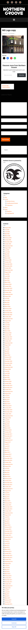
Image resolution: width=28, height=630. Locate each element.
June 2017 (7, 446)
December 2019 (8, 385)
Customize (14, 623)
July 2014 (7, 517)
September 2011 (9, 585)
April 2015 (7, 498)
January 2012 (8, 577)
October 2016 (8, 462)
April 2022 (7, 328)
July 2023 (7, 298)
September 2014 (9, 513)
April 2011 (7, 596)
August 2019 (8, 393)
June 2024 (7, 276)
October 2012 (8, 559)
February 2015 (8, 502)
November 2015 (8, 484)
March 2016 (7, 476)
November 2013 (8, 533)
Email (2, 123)
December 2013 (8, 531)
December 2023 (8, 288)
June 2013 (7, 543)
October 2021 (8, 341)
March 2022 (7, 330)
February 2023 (8, 308)
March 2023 (7, 306)
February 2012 (8, 575)
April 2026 (7, 233)
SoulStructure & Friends (12, 203)
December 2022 (8, 312)
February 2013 (8, 551)
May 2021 (7, 351)
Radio (6, 209)
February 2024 (8, 284)
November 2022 (8, 314)
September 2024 (9, 270)
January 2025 (8, 262)
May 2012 (7, 569)
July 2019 (7, 395)
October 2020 (8, 365)
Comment (3, 101)
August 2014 (8, 515)
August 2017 (8, 442)
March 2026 (7, 235)
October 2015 (8, 486)
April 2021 (7, 353)
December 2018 (8, 409)
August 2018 (8, 417)
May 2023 (7, 302)
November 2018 (8, 411)
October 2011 (8, 583)
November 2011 (8, 581)
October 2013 (8, 535)
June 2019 (7, 397)
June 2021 (7, 349)
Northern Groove (11, 201)
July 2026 (7, 229)
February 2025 (8, 260)
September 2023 (9, 294)
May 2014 (7, 521)
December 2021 (8, 337)
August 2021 (8, 345)
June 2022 (7, 324)
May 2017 (7, 448)
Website (3, 130)
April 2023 (7, 304)
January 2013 (8, 553)
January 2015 (8, 504)
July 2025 (7, 249)
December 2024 (8, 264)
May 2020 (7, 375)
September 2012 (9, 561)
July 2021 (7, 347)
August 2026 (8, 227)
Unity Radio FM (10, 213)
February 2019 (8, 405)
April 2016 (7, 474)
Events (6, 199)
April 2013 (7, 547)
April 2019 (7, 401)
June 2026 (7, 231)
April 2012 (7, 571)
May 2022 (7, 326)
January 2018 (8, 432)
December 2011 (8, 579)
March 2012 (7, 573)
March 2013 (7, 549)
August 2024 (8, 272)
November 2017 (8, 436)
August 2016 (8, 466)
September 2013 (9, 537)
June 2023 (7, 300)
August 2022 (8, 320)
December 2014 (8, 506)
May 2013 (7, 545)
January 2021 (8, 359)
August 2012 (8, 563)
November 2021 (8, 339)
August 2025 (8, 247)
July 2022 (7, 322)
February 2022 (8, 332)
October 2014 (8, 511)
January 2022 (8, 334)
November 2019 (8, 387)
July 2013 (7, 541)
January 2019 (8, 407)
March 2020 (7, 379)
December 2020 (8, 361)
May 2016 (7, 472)
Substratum (9, 205)
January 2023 (8, 310)
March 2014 (7, 525)
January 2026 (8, 239)
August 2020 (8, 369)
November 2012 (8, 557)
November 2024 (8, 266)
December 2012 (8, 555)
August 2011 (8, 587)
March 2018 (7, 428)
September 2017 (9, 440)
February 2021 (8, 357)
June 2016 (7, 470)
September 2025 (9, 245)
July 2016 (7, 468)
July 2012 (7, 565)
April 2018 (7, 426)
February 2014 (8, 527)
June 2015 (7, 494)
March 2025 (7, 258)
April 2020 (7, 377)
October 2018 (8, 413)
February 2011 (8, 600)
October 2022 (8, 316)
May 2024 (7, 278)
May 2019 (7, 399)
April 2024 (7, 280)
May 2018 (7, 424)
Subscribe (21, 75)
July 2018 (7, 419)
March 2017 (7, 452)
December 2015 (8, 482)
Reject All (14, 626)
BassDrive (9, 211)
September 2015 (9, 488)
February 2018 (8, 430)
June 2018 (7, 422)
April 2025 (7, 256)
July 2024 (7, 274)
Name (3, 117)
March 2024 (7, 282)
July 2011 (7, 589)
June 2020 (7, 373)
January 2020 (8, 383)
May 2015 (7, 496)
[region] (14, 617)
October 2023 (8, 292)
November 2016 (8, 460)
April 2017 (7, 450)
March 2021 (7, 355)
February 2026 (8, 237)
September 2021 (9, 343)
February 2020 (8, 381)
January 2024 (8, 286)
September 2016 (9, 464)
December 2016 (8, 458)
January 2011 (8, 602)
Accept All (14, 619)
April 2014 (7, 523)
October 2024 (8, 268)
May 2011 (7, 594)
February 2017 (8, 454)
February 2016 (8, 478)
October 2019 (8, 389)
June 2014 (7, 519)
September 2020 (9, 367)
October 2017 (8, 438)
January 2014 (8, 529)
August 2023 (8, 296)
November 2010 (8, 604)
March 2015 (7, 500)
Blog (6, 197)
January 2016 (8, 480)
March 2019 (7, 403)
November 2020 (8, 363)
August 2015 (8, 490)
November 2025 (8, 241)
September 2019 (9, 391)
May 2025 (7, 254)
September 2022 (9, 318)
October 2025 (8, 243)
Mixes (6, 207)
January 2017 (8, 456)
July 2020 (7, 371)
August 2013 (8, 539)
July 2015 (7, 492)
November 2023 (8, 290)
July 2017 (7, 444)
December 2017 (8, 434)
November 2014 (8, 509)
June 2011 (7, 591)
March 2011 (7, 598)
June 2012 (7, 567)
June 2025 (7, 252)
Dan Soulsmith (11, 33)
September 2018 (9, 415)
